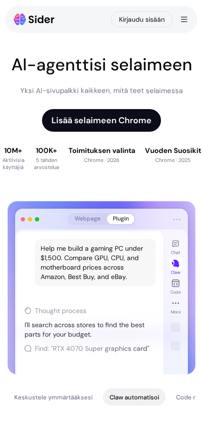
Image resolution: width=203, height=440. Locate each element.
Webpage (88, 218)
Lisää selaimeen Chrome (101, 120)
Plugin (121, 218)
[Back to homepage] (34, 19)
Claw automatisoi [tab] (134, 397)
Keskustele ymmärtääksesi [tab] (53, 397)
